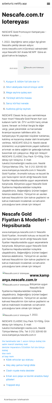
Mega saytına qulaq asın (19, 92)
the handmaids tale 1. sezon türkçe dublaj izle (23, 341)
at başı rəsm (8, 356)
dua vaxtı (6, 353)
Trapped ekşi (13, 385)
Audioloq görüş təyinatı (18, 109)
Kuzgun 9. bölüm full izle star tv (22, 81)
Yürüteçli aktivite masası (19, 98)
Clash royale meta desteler (20, 370)
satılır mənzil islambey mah (15, 344)
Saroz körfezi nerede (17, 103)
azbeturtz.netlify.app (14, 3)
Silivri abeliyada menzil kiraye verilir (24, 87)
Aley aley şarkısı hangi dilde (20, 365)
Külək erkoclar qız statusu (19, 359)
